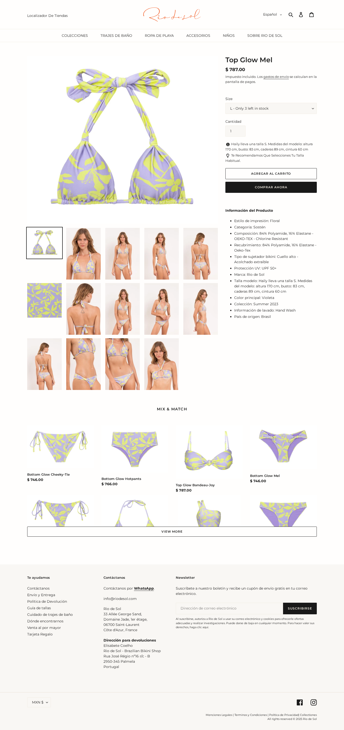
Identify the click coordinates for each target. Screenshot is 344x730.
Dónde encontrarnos (45, 621)
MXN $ (38, 702)
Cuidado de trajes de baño (50, 614)
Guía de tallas (39, 608)
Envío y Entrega (41, 595)
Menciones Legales (219, 715)
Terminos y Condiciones (250, 715)
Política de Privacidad (283, 715)
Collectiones (308, 715)
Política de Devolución (47, 601)
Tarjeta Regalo (40, 634)
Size (228, 99)
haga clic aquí (199, 627)
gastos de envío (276, 77)
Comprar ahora (271, 187)
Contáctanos (38, 588)
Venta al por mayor (44, 627)
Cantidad (233, 121)
